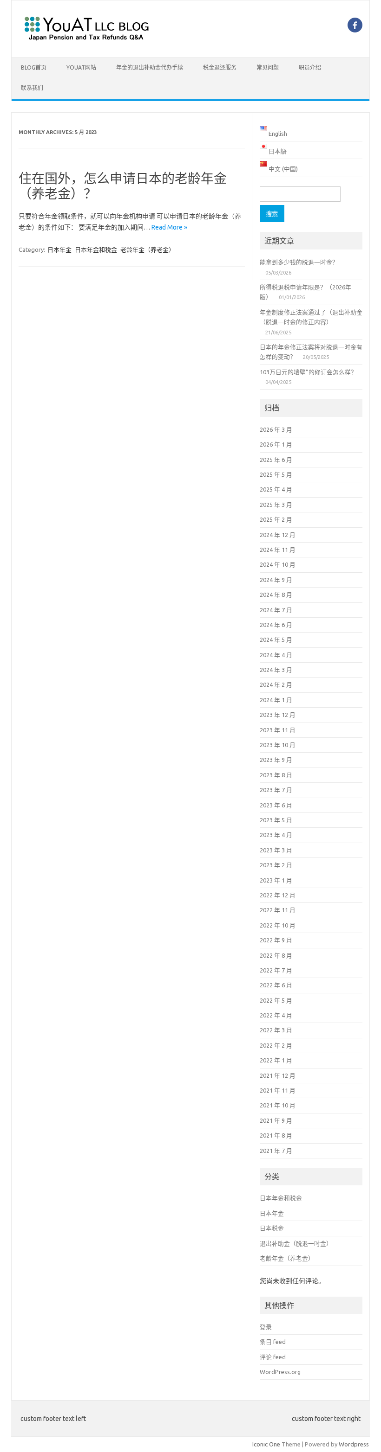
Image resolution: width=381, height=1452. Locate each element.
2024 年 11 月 (278, 549)
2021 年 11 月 (278, 1090)
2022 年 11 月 (278, 910)
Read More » (169, 227)
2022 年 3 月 (276, 1030)
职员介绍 (310, 67)
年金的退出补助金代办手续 (149, 67)
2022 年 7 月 (276, 970)
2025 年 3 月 (276, 504)
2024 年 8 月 (276, 594)
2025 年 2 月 (276, 519)
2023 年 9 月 (276, 759)
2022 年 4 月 (276, 1015)
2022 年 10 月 (278, 925)
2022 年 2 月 (276, 1045)
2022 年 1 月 (276, 1060)
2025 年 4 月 (276, 489)
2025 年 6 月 (276, 459)
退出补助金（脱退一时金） (296, 1243)
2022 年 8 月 (276, 955)
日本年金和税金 (96, 249)
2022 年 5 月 (276, 1000)
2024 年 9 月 (276, 579)
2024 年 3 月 (276, 669)
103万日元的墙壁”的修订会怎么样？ (308, 372)
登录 (266, 1327)
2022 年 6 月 (276, 985)
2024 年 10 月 (278, 564)
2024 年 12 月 (278, 534)
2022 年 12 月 (278, 895)
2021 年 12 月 (278, 1075)
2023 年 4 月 (276, 835)
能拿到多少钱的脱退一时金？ (299, 262)
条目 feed (273, 1341)
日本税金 (272, 1228)
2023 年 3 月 (276, 850)
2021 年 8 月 (276, 1135)
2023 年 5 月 (276, 820)
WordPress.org (280, 1372)
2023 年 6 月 (276, 805)
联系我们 (32, 88)
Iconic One (266, 1444)
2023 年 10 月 (278, 745)
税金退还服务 (219, 67)
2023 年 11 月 (278, 730)
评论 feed (273, 1357)
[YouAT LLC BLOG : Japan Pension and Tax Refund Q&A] (87, 41)
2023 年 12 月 (278, 714)
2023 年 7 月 (276, 790)
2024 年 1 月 (276, 700)
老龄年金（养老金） (147, 249)
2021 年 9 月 (276, 1120)
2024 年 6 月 (276, 624)
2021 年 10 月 (278, 1105)
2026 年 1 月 (276, 444)
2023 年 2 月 (276, 865)
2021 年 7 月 (276, 1150)
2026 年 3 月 (276, 429)
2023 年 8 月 (276, 775)
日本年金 (59, 249)
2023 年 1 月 (276, 880)
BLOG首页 (33, 67)
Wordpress (354, 1444)
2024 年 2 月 (276, 684)
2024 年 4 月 (276, 655)
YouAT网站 (81, 67)
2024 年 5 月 (276, 639)
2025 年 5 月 (276, 474)
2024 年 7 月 (276, 610)
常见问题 (267, 67)
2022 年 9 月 (276, 940)
